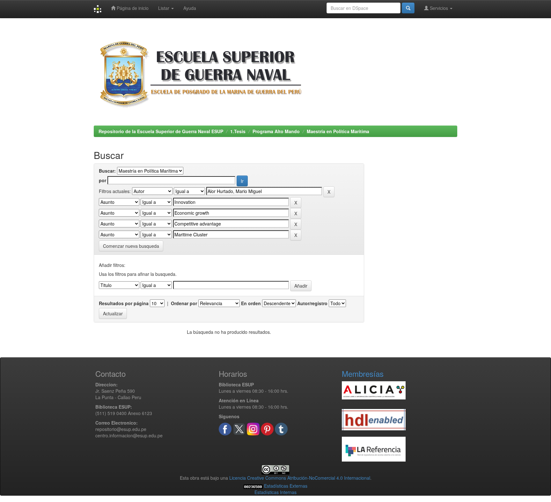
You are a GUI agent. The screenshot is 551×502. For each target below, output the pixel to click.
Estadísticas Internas (275, 492)
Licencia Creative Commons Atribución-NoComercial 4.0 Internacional (299, 478)
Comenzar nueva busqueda (131, 246)
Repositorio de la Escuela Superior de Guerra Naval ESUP (161, 131)
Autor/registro (312, 303)
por (102, 180)
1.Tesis (238, 131)
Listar (164, 8)
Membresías (363, 373)
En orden (251, 303)
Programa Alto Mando (276, 131)
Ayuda (189, 8)
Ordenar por (184, 303)
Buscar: (107, 171)
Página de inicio (132, 8)
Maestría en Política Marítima (338, 131)
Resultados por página (124, 303)
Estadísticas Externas (285, 486)
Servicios (439, 8)
